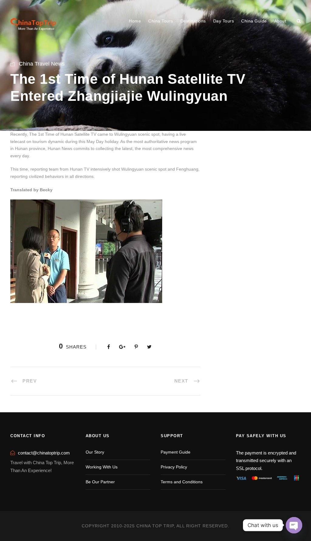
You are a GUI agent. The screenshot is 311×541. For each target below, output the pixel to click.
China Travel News (42, 64)
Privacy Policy (174, 466)
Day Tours (223, 21)
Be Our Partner (100, 481)
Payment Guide (175, 452)
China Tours (160, 21)
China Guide (254, 21)
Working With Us (102, 466)
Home (135, 21)
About (280, 21)
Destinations (193, 21)
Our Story (95, 452)
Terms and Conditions (182, 481)
